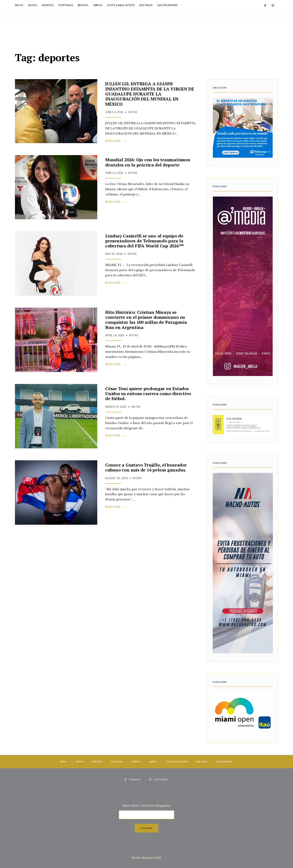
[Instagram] (272, 5)
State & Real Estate (121, 5)
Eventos (48, 5)
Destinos (145, 5)
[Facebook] (265, 5)
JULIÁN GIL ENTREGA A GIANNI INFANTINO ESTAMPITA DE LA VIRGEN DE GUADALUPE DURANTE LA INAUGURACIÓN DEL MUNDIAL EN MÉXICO (149, 94)
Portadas (66, 5)
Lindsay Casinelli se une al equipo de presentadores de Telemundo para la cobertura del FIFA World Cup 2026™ (144, 241)
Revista (83, 5)
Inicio (19, 5)
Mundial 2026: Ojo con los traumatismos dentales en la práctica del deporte (147, 162)
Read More (115, 141)
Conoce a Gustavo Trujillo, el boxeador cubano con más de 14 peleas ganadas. (146, 467)
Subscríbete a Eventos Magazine (146, 805)
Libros (97, 5)
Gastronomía (167, 5)
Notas (32, 5)
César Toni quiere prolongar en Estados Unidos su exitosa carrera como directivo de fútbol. (148, 394)
